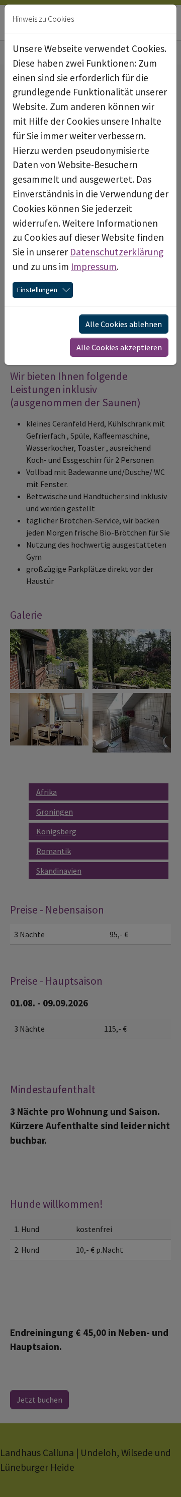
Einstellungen (37, 289)
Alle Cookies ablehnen (123, 324)
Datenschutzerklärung (116, 252)
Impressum (94, 266)
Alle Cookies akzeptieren (119, 347)
